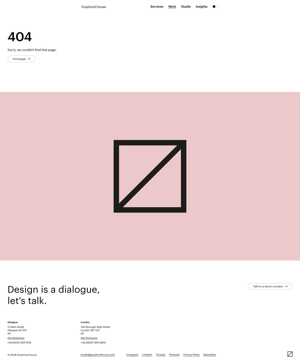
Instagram (132, 354)
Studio (186, 6)
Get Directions (16, 338)
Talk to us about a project (268, 286)
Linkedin (147, 354)
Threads (160, 354)
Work (172, 6)
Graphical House (93, 6)
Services (156, 6)
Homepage (19, 58)
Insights (202, 6)
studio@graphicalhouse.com (98, 354)
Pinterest (174, 354)
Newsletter (209, 354)
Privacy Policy (191, 354)
